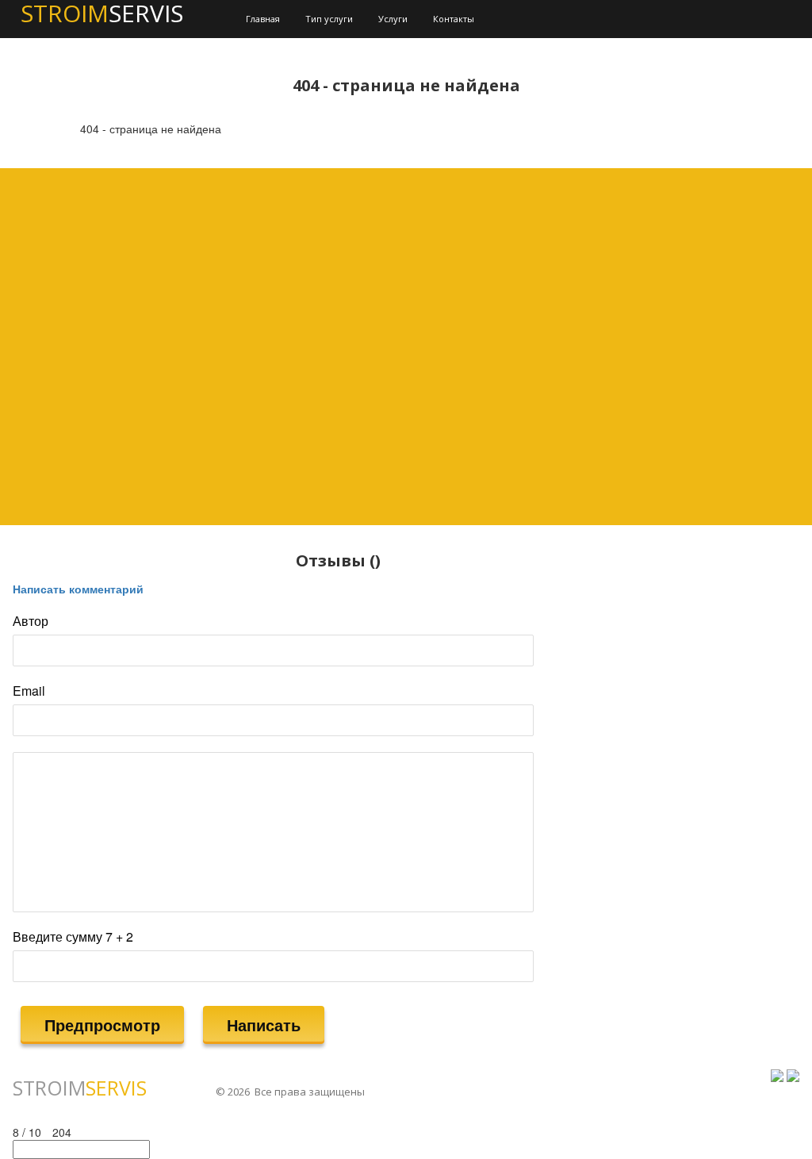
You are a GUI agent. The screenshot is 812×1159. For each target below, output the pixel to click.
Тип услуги (329, 19)
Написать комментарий (78, 589)
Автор (30, 621)
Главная (263, 19)
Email (29, 691)
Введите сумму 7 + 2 (73, 937)
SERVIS (80, 1087)
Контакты (453, 19)
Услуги (393, 19)
